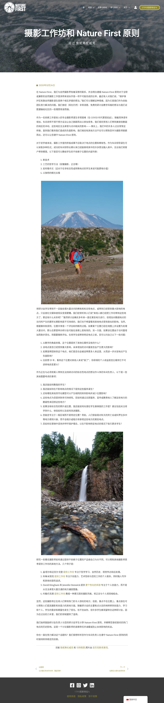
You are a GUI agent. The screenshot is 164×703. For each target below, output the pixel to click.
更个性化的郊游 (93, 585)
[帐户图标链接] (135, 7)
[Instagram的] (79, 685)
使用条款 (71, 696)
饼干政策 (92, 696)
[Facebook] (72, 685)
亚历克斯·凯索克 (100, 647)
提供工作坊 (68, 572)
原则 (90, 7)
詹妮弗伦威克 (66, 647)
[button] (149, 7)
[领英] (92, 685)
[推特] (85, 685)
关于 (125, 7)
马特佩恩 (80, 647)
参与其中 (114, 7)
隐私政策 (82, 696)
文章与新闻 (102, 7)
